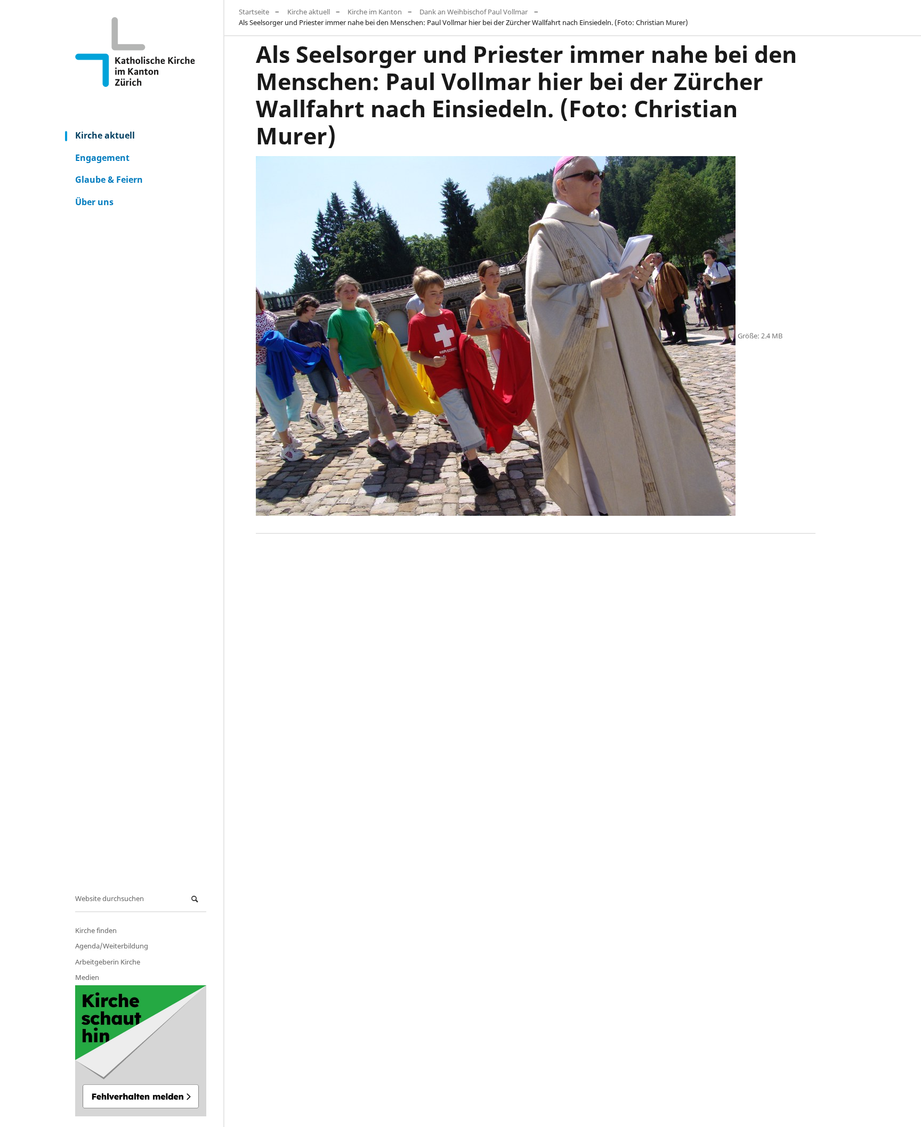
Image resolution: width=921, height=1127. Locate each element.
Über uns (94, 202)
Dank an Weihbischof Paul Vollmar (473, 12)
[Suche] (196, 899)
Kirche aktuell (105, 135)
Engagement (102, 158)
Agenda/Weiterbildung (111, 946)
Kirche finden (96, 930)
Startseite (254, 12)
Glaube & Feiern (109, 179)
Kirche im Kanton (375, 12)
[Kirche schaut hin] (140, 1050)
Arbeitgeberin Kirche (107, 962)
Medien (87, 977)
